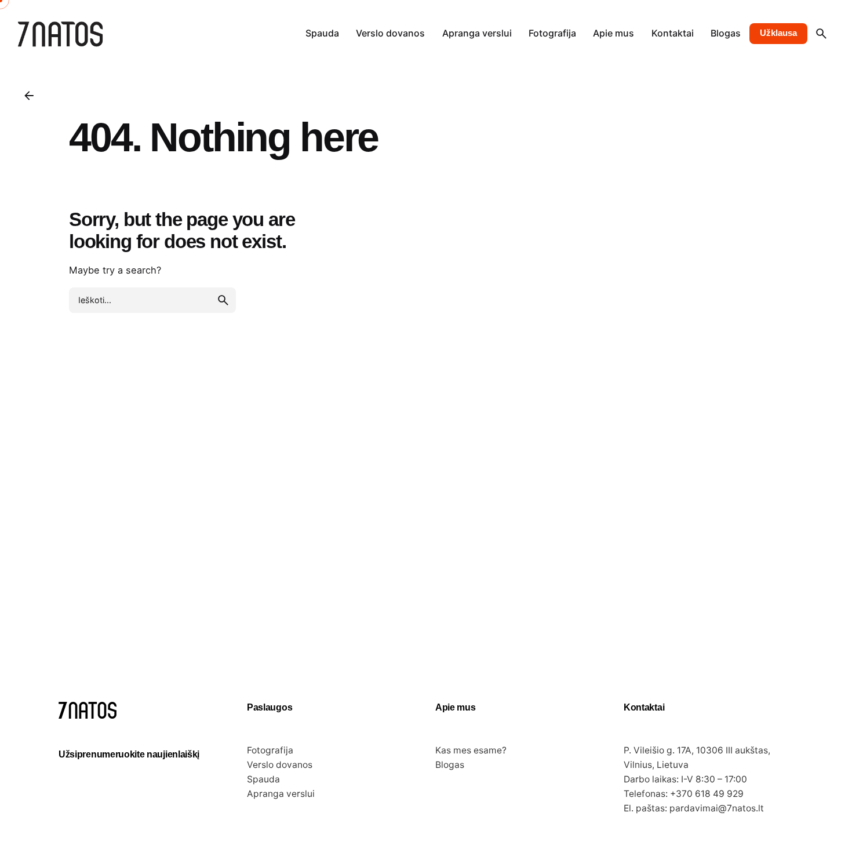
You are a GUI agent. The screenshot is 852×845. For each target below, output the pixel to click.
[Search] (821, 34)
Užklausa (778, 33)
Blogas (449, 764)
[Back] (29, 95)
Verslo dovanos (279, 764)
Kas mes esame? (471, 750)
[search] (223, 300)
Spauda (263, 779)
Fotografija (270, 750)
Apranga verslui (281, 793)
